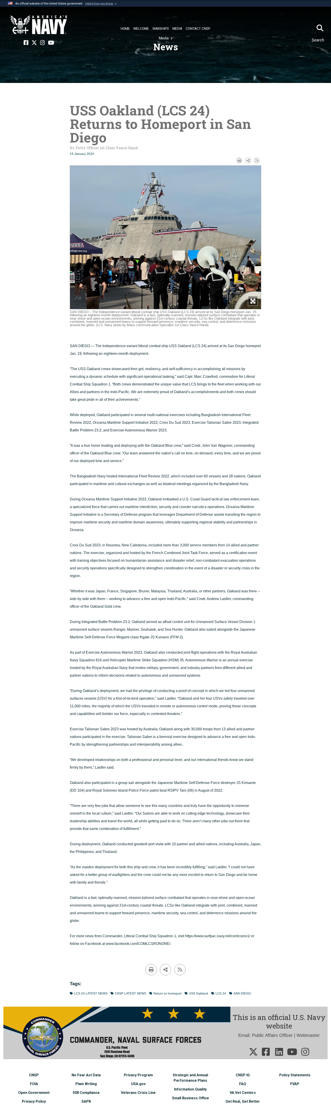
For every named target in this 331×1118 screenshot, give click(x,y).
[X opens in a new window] (34, 43)
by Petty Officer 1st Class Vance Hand (104, 147)
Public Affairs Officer (272, 1035)
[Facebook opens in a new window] (26, 43)
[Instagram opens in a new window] (42, 43)
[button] (101, 3)
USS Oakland (198, 993)
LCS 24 (220, 993)
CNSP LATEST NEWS (130, 993)
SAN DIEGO (242, 993)
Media (164, 38)
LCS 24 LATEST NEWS (90, 993)
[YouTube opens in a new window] (51, 43)
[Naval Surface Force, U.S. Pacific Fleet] (39, 24)
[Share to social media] (248, 160)
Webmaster (308, 1035)
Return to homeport (167, 993)
